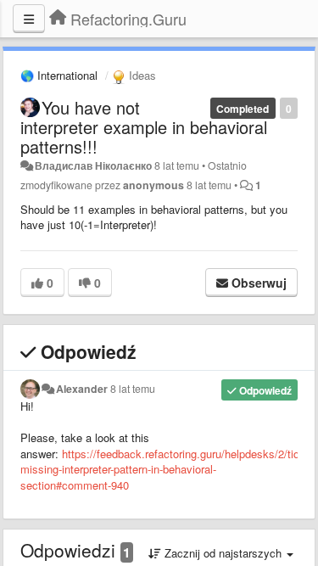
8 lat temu (132, 388)
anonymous (153, 185)
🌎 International (59, 75)
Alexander (82, 388)
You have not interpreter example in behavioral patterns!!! (143, 127)
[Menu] (29, 18)
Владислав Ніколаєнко (93, 165)
